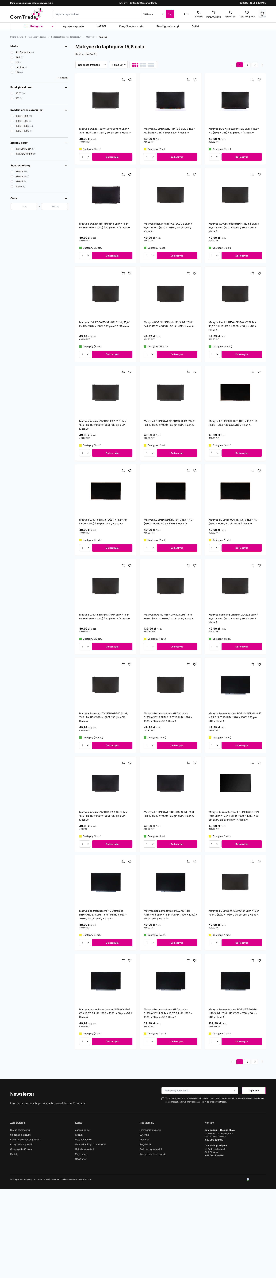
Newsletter (22, 1094)
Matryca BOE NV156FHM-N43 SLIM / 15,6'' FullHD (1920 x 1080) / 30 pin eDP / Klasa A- (104, 225)
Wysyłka (144, 1134)
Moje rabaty (81, 1154)
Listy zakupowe (83, 1139)
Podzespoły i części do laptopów (66, 37)
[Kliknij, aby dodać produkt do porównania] (123, 80)
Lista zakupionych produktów (90, 1144)
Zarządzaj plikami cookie (153, 1154)
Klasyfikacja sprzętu (131, 26)
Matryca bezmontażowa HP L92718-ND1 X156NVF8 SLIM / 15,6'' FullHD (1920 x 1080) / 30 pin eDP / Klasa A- (170, 914)
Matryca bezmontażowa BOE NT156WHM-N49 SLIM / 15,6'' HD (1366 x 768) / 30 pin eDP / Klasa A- (233, 1013)
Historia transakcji (84, 1149)
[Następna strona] (262, 64)
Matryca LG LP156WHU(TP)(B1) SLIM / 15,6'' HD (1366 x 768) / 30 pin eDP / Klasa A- (169, 130)
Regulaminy (147, 1122)
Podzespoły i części (37, 37)
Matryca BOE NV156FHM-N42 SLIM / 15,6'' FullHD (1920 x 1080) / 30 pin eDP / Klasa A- (169, 324)
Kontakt (14, 1154)
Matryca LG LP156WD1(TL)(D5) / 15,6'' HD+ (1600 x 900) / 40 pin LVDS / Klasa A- (234, 521)
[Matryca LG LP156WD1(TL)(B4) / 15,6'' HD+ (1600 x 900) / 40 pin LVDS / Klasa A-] (170, 491)
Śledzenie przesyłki (20, 1134)
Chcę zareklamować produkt (25, 1139)
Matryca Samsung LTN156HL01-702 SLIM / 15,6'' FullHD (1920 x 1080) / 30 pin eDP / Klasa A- (103, 717)
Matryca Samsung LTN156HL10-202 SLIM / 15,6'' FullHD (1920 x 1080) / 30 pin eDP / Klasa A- (233, 618)
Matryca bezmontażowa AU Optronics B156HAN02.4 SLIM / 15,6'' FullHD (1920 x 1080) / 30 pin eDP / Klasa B (168, 1013)
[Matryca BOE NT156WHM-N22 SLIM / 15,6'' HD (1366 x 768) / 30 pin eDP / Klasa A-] (235, 100)
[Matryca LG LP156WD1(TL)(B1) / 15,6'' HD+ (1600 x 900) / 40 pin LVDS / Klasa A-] (105, 491)
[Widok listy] (143, 65)
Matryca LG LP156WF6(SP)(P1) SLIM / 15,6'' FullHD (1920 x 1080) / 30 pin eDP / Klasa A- (104, 616)
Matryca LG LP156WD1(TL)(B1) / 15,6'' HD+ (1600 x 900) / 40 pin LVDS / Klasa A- (104, 521)
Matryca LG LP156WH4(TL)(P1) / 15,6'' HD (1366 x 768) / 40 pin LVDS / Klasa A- (233, 423)
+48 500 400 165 (257, 3)
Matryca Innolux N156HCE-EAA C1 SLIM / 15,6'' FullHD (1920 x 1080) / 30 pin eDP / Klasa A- (232, 326)
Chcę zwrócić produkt (21, 1144)
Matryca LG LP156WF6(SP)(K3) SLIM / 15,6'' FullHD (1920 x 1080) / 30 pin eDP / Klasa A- (234, 912)
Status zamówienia (20, 1130)
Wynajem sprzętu (73, 26)
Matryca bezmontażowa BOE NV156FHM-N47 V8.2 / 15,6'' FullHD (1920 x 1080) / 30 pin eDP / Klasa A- (235, 717)
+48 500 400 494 (214, 1155)
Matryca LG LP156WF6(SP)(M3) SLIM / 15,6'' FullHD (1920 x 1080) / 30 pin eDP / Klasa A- (169, 423)
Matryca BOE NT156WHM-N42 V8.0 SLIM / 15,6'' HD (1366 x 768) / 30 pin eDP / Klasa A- (105, 130)
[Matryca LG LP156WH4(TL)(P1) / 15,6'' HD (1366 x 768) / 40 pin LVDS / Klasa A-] (235, 392)
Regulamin (145, 1144)
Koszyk (79, 1134)
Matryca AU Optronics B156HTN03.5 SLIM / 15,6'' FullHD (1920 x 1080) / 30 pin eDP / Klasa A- (234, 227)
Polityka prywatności (151, 1149)
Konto (78, 1122)
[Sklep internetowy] (256, 1179)
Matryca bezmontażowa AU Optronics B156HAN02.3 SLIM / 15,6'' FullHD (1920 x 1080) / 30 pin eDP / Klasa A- (168, 717)
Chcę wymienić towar (21, 1149)
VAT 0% (101, 26)
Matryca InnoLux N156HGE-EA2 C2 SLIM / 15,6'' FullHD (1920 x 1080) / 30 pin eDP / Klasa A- (168, 227)
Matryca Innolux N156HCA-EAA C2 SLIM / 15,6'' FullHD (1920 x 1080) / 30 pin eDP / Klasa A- (103, 815)
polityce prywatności (216, 1102)
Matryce (90, 37)
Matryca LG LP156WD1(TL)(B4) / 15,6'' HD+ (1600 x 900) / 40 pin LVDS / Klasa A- (169, 521)
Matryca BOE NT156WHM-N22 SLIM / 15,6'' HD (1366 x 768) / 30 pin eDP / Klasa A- (234, 130)
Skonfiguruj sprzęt (167, 26)
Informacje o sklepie (150, 1130)
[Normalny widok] (135, 65)
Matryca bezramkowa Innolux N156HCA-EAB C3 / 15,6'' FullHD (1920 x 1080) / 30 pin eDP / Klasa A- (105, 1013)
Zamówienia (17, 1122)
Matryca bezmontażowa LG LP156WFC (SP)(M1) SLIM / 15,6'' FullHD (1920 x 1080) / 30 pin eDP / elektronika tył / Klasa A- (234, 815)
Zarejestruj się (82, 1130)
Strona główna (16, 37)
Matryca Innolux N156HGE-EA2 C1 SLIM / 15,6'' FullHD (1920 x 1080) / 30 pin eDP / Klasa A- (102, 425)
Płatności (144, 1139)
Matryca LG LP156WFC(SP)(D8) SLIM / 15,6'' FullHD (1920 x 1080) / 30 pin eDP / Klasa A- (169, 813)
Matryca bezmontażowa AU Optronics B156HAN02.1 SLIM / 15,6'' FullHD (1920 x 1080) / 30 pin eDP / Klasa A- (103, 914)
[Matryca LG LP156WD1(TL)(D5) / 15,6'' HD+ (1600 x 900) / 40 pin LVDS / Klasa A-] (235, 491)
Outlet (195, 26)
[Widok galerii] (151, 65)
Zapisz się (253, 1090)
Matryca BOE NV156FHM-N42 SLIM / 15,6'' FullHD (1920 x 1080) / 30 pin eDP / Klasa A (169, 616)
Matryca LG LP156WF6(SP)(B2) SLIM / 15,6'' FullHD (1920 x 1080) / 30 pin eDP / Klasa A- (104, 324)
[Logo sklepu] (26, 14)
